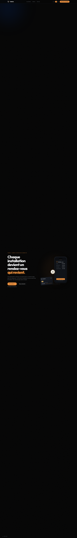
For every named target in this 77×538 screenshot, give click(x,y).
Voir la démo (11, 283)
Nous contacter (22, 283)
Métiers (33, 1)
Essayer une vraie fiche (13, 286)
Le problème (28, 1)
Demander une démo (64, 1)
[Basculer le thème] (53, 2)
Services (38, 1)
